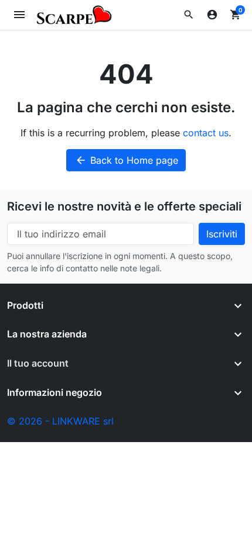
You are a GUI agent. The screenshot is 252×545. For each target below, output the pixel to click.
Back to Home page (126, 160)
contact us (206, 133)
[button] (188, 14)
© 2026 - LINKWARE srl (60, 421)
